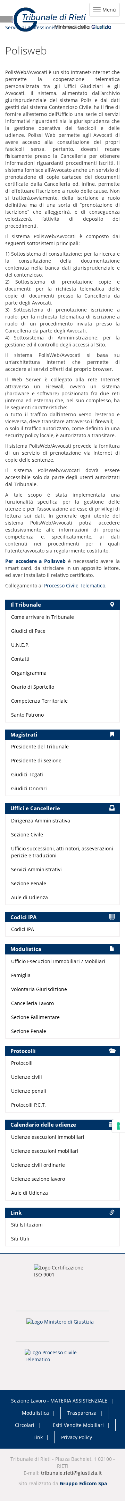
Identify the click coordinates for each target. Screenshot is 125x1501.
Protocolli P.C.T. (28, 1104)
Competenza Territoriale (39, 700)
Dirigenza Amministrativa (40, 820)
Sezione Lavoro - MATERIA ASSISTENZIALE (59, 1400)
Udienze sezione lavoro (38, 1179)
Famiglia (21, 975)
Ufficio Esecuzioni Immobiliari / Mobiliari (58, 961)
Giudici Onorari (29, 788)
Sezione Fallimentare (35, 1017)
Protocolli (22, 1063)
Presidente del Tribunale (40, 746)
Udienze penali (28, 1091)
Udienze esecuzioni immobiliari (47, 1137)
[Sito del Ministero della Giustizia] (62, 1326)
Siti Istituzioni (27, 1224)
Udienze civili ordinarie (38, 1165)
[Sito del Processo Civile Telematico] (62, 1358)
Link (38, 1437)
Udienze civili (26, 1077)
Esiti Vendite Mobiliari (78, 1425)
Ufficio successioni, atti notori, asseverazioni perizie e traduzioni (62, 852)
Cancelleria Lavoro (32, 1003)
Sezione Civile (27, 834)
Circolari (24, 1425)
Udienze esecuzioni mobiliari (44, 1151)
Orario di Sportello (32, 686)
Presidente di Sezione (36, 760)
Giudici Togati (27, 774)
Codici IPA (22, 929)
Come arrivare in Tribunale (42, 617)
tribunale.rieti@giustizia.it (71, 1473)
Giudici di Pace (28, 631)
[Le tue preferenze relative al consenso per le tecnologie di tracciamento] (118, 1126)
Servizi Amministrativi (36, 869)
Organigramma (29, 672)
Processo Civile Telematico (74, 585)
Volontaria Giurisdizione (39, 989)
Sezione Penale (28, 883)
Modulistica (35, 1413)
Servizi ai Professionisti (32, 27)
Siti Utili (20, 1238)
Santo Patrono (27, 714)
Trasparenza (82, 1413)
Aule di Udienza (29, 897)
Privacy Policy (76, 1437)
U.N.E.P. (20, 645)
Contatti (20, 659)
